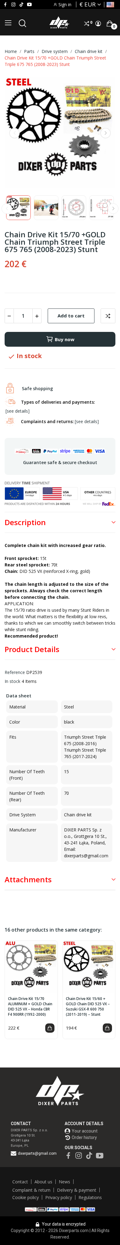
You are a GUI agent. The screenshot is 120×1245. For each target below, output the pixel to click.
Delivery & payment (76, 1190)
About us (43, 1181)
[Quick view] (31, 967)
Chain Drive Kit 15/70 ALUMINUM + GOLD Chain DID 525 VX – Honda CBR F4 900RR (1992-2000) (30, 1006)
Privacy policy (58, 1197)
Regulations (90, 1197)
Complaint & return (31, 1190)
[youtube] (29, 4)
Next (105, 133)
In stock (12, 681)
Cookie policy (25, 1197)
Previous (14, 133)
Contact (20, 1181)
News (64, 1181)
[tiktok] (21, 4)
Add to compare (108, 315)
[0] (109, 23)
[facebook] (5, 4)
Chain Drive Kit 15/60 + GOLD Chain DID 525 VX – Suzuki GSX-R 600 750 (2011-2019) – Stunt (88, 1006)
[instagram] (13, 4)
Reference (15, 672)
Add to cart (71, 315)
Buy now (64, 339)
